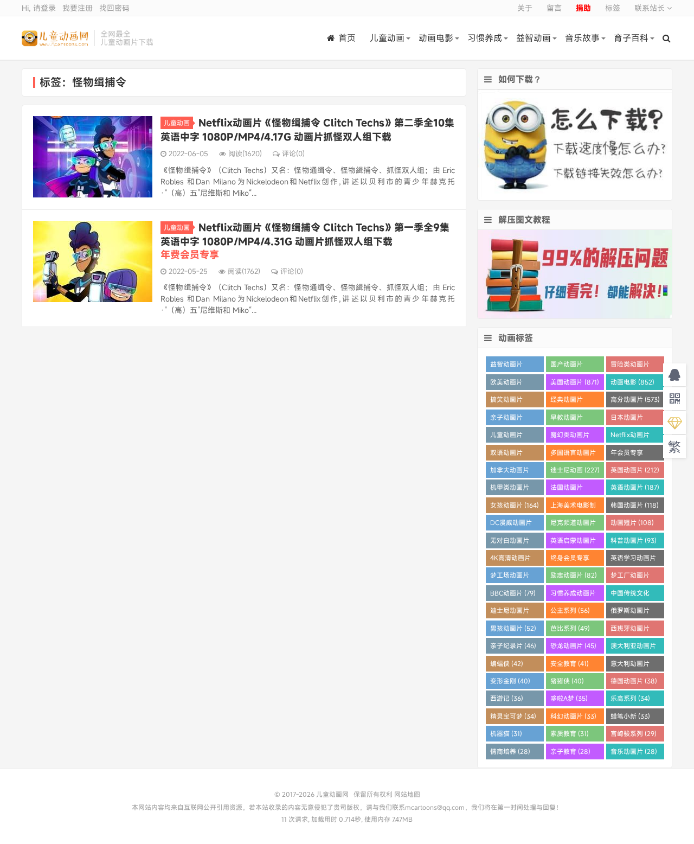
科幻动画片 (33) (573, 716)
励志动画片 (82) (573, 575)
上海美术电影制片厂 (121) (573, 507)
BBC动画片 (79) (513, 593)
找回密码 (114, 8)
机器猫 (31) (506, 733)
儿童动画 (387, 38)
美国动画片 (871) (574, 382)
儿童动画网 (55, 38)
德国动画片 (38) (634, 680)
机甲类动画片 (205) (509, 489)
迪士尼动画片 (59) (509, 612)
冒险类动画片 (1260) (630, 366)
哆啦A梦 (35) (569, 698)
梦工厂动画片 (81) (630, 577)
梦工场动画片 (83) (509, 577)
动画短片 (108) (632, 522)
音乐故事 (582, 38)
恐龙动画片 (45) (573, 645)
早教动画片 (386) (566, 419)
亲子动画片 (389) (506, 419)
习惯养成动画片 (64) (573, 595)
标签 (612, 8)
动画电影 (436, 38)
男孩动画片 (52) (513, 628)
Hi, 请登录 (39, 8)
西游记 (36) (506, 698)
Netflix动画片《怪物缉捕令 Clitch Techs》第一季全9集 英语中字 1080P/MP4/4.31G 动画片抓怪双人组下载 (304, 241)
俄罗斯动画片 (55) (630, 612)
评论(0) (293, 153)
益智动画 (533, 38)
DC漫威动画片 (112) (511, 524)
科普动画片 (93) (634, 540)
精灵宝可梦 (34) (513, 716)
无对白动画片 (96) (509, 542)
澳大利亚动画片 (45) (633, 647)
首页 (347, 38)
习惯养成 (484, 38)
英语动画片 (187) (635, 487)
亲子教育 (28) (570, 751)
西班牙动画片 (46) (630, 630)
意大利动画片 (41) (630, 665)
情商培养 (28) (510, 751)
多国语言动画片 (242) (573, 454)
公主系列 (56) (570, 610)
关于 (524, 8)
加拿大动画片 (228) (509, 471)
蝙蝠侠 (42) (506, 663)
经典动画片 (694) (566, 401)
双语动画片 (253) (506, 454)
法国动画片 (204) (566, 489)
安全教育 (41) (569, 663)
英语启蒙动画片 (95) (573, 542)
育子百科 (631, 38)
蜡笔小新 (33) (630, 716)
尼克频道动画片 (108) (573, 524)
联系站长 (650, 8)
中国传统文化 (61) (630, 595)
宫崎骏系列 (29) (634, 733)
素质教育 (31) (569, 733)
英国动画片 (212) (635, 469)
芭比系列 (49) (570, 628)
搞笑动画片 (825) (506, 401)
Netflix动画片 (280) (630, 436)
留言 (554, 8)
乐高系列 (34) (630, 698)
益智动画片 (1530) (506, 366)
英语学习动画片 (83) (633, 559)
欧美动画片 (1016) (506, 384)
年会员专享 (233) (627, 454)
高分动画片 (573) (635, 399)
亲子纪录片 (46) (513, 645)
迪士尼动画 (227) (575, 469)
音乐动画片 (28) (634, 751)
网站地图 (407, 794)
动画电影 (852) (632, 382)
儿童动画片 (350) (506, 436)
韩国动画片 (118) (635, 505)
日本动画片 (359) (627, 419)
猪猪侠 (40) (567, 680)
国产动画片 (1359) (566, 366)
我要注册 (77, 8)
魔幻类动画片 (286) (569, 436)
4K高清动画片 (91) (510, 559)
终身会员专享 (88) (569, 559)
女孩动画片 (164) (514, 505)
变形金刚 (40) (510, 680)
